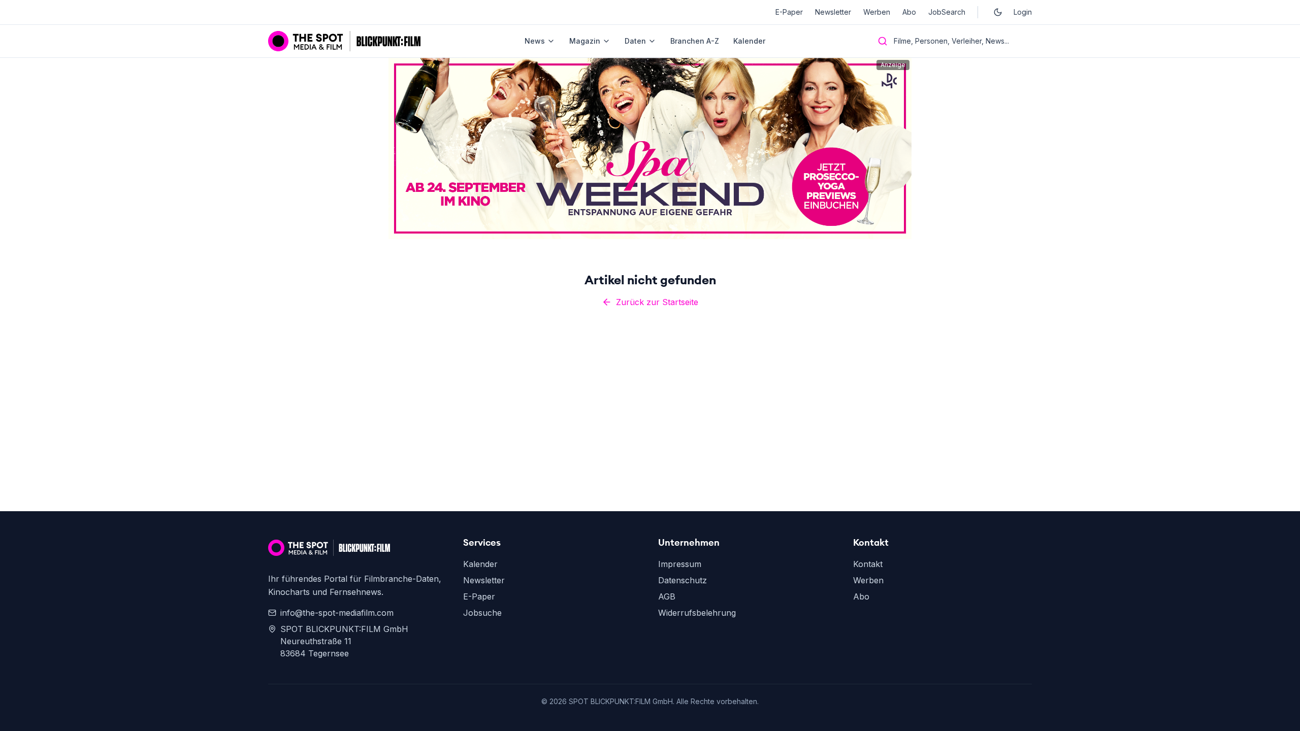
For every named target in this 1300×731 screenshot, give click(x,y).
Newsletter (833, 12)
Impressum (679, 564)
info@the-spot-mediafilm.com (337, 613)
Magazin (584, 41)
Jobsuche (482, 613)
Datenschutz (682, 580)
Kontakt (868, 564)
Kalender (749, 41)
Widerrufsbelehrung (697, 613)
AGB (666, 596)
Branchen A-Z (694, 41)
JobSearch (946, 12)
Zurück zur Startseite (657, 302)
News (535, 41)
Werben (876, 12)
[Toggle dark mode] (997, 12)
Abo (909, 12)
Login (1023, 12)
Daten (635, 41)
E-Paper (789, 12)
